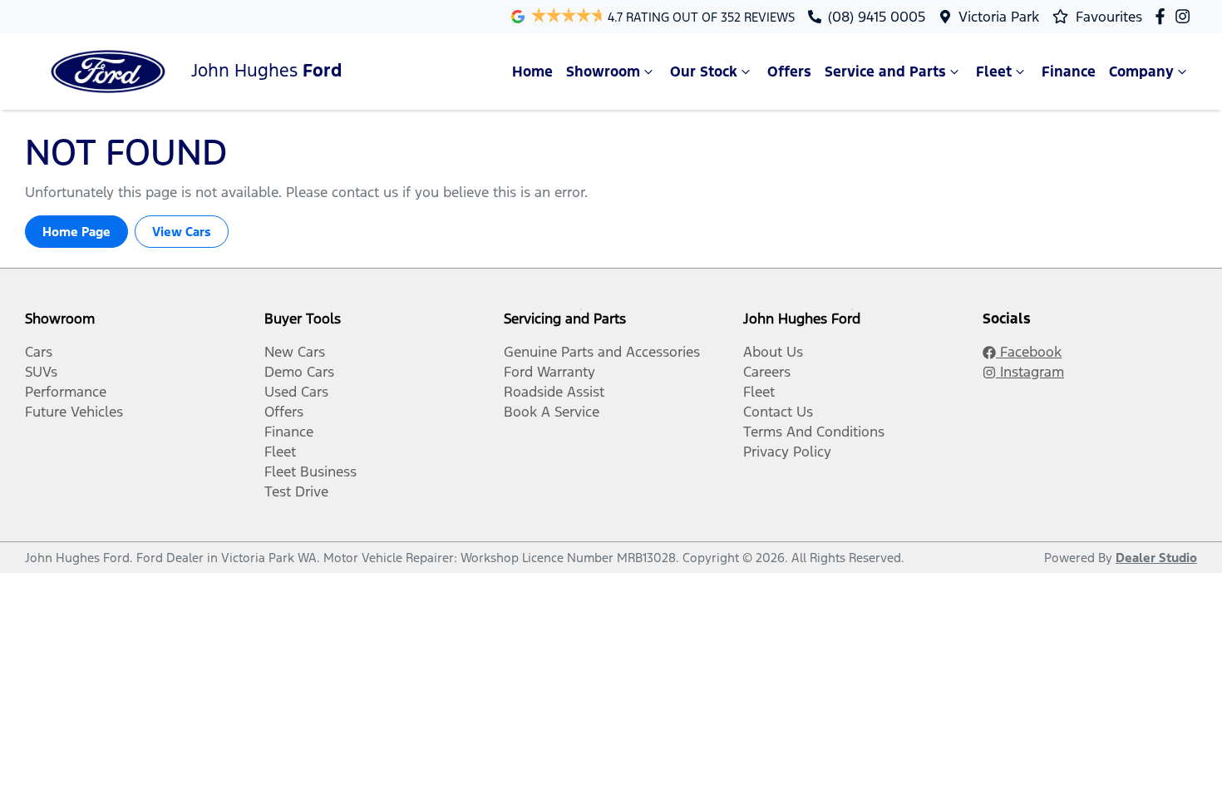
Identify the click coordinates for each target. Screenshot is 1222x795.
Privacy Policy (787, 451)
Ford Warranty (549, 372)
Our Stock (703, 71)
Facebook (1029, 352)
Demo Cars (299, 372)
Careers (767, 372)
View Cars (181, 231)
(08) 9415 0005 (876, 16)
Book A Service (551, 411)
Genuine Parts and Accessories (602, 352)
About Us (773, 352)
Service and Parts (885, 71)
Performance (65, 392)
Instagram (1030, 372)
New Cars (294, 352)
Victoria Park (998, 16)
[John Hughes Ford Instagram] (1186, 16)
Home (532, 71)
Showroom (603, 71)
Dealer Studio (1156, 557)
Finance (1069, 71)
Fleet (994, 71)
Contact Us (778, 411)
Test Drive (296, 491)
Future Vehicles (74, 411)
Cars (38, 352)
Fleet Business (310, 471)
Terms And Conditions (813, 431)
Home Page (76, 231)
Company (1141, 71)
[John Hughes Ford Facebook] (1163, 16)
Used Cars (296, 392)
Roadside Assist (554, 392)
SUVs (41, 372)
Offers (789, 71)
